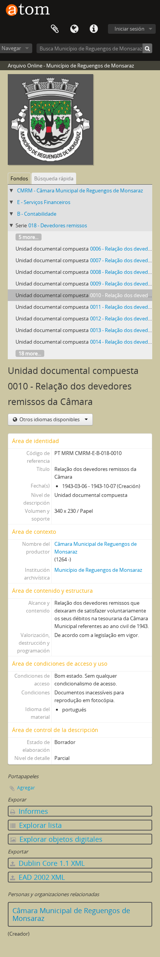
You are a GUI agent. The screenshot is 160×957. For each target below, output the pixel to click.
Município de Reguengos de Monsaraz (98, 569)
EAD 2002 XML (41, 877)
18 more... (30, 353)
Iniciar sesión (129, 28)
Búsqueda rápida (53, 178)
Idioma (74, 29)
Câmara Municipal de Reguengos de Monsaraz (71, 914)
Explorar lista (39, 825)
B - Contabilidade (36, 213)
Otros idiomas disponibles (49, 419)
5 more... (28, 237)
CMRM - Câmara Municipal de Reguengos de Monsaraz (80, 190)
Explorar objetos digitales (60, 839)
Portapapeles (54, 29)
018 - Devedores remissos (57, 225)
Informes (32, 811)
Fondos (19, 178)
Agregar (26, 787)
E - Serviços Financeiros (43, 202)
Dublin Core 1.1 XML (51, 863)
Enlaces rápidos (93, 29)
